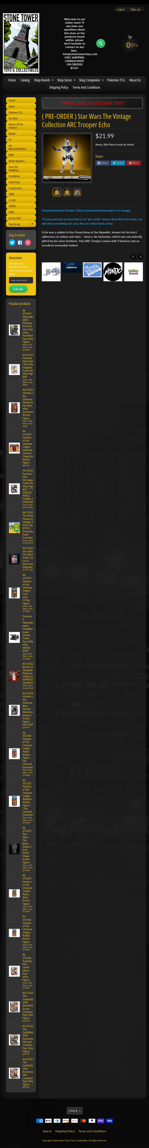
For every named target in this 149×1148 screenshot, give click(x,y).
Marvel (12, 133)
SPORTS (12, 206)
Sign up (135, 9)
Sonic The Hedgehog (13, 168)
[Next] (140, 256)
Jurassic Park (15, 218)
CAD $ (73, 1110)
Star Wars (13, 118)
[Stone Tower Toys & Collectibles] (21, 43)
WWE (11, 155)
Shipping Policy (58, 87)
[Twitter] (12, 242)
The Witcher (14, 176)
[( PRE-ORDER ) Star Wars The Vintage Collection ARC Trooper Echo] (56, 192)
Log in (121, 9)
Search (12, 100)
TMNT (11, 194)
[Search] (100, 43)
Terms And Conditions (86, 87)
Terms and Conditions (92, 1131)
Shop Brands (44, 81)
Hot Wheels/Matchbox (17, 147)
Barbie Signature (17, 161)
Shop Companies (91, 81)
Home (12, 80)
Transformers (15, 188)
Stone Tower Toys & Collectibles (73, 1140)
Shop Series (66, 81)
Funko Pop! (14, 182)
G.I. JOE (12, 200)
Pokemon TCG (116, 80)
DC (10, 139)
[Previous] (133, 256)
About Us (135, 80)
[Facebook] (20, 242)
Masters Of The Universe (16, 125)
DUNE (11, 212)
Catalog (25, 80)
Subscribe (18, 289)
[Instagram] (28, 242)
